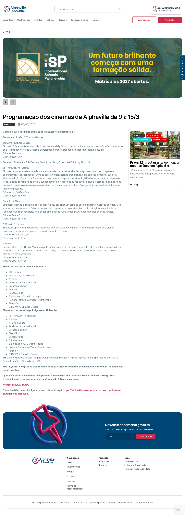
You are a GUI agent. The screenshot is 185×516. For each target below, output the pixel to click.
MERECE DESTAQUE (141, 140)
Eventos (38, 20)
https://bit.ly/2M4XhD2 (16, 384)
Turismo (63, 20)
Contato (97, 20)
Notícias (50, 20)
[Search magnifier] (119, 9)
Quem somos (73, 466)
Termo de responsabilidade (75, 487)
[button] (13, 102)
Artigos (70, 471)
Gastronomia (23, 20)
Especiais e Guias (79, 20)
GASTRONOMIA (153, 135)
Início (69, 462)
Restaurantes (159, 140)
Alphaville (8, 124)
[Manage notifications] (178, 509)
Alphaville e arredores (51, 375)
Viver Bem (8, 20)
